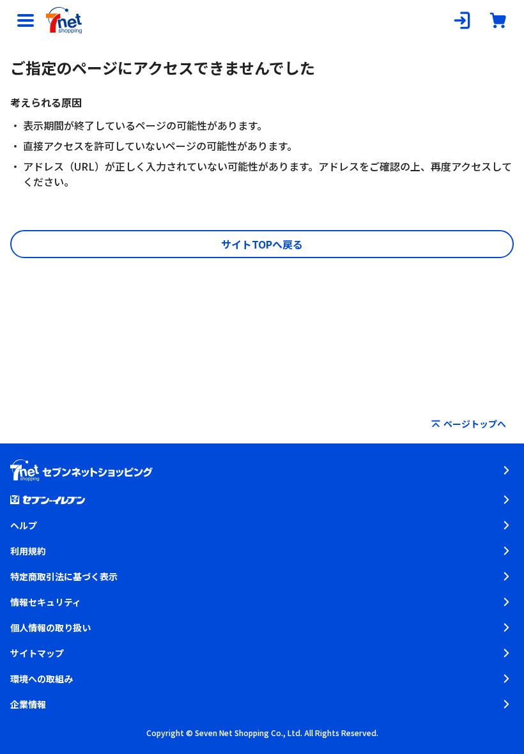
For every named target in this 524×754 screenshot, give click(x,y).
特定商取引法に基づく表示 (64, 576)
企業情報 (28, 704)
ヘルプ (23, 525)
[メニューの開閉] (25, 20)
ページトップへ (474, 423)
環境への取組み (41, 678)
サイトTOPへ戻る (262, 244)
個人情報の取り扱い (50, 627)
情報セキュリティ (45, 602)
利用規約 (28, 550)
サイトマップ (37, 653)
